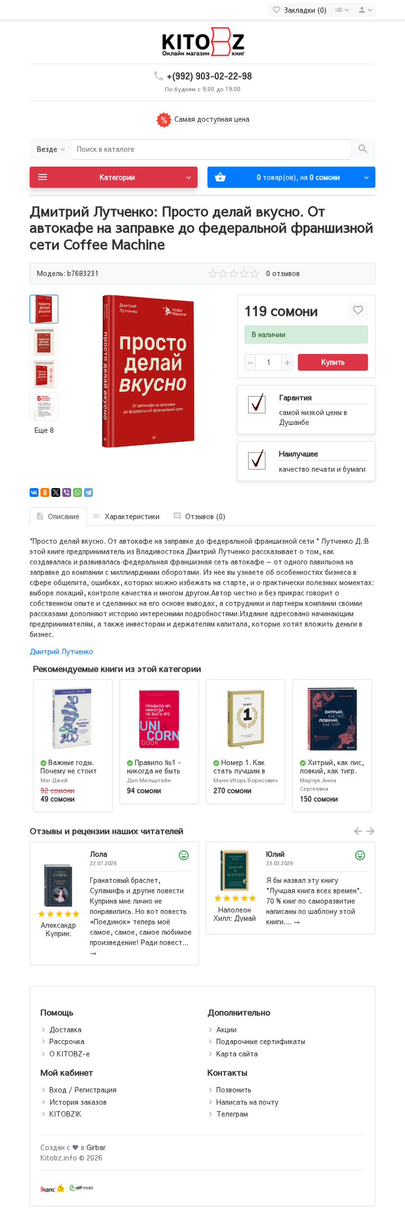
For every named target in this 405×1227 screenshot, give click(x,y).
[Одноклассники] (44, 492)
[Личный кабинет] (363, 10)
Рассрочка (66, 1041)
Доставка (65, 1029)
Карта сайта (237, 1053)
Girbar (96, 1147)
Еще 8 (44, 430)
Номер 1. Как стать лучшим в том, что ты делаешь (239, 774)
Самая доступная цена (210, 119)
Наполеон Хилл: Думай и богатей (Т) (58, 914)
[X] (55, 492)
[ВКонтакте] (34, 492)
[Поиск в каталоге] (362, 149)
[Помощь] (341, 10)
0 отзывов (283, 273)
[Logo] (202, 41)
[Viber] (66, 492)
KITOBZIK (65, 1114)
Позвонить (233, 1089)
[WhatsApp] (77, 492)
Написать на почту (247, 1102)
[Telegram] (88, 492)
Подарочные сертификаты (260, 1041)
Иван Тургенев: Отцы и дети (235, 929)
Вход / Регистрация (83, 1089)
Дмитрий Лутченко (61, 651)
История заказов (78, 1102)
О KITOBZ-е (69, 1053)
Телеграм (232, 1114)
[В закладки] (358, 310)
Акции (226, 1029)
